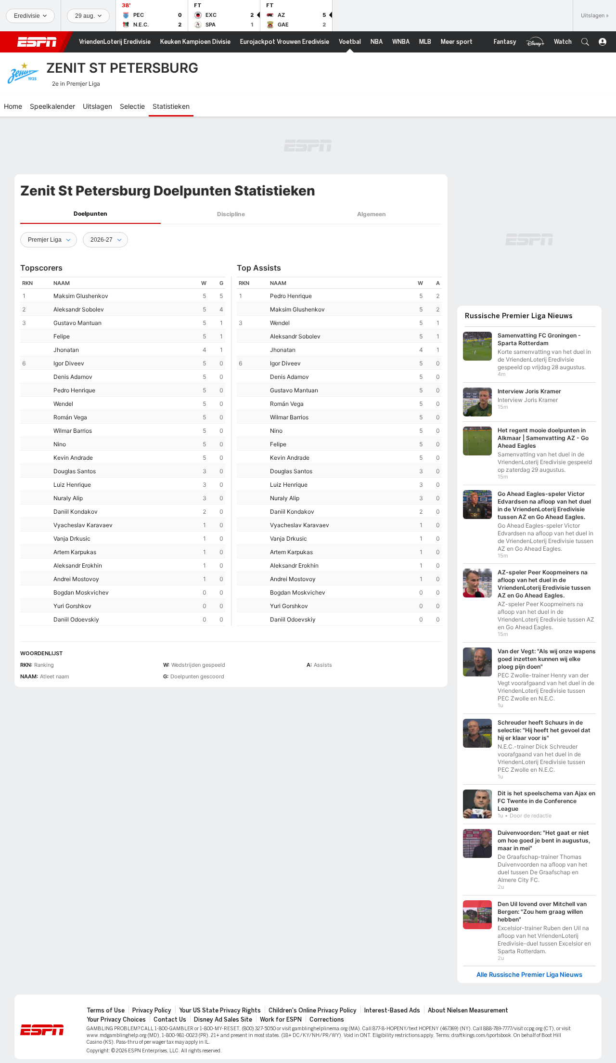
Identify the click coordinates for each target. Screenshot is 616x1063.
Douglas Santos (74, 471)
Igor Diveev (68, 363)
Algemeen (371, 214)
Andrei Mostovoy (76, 579)
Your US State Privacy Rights (220, 1010)
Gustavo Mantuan (77, 322)
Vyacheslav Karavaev (83, 525)
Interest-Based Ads (392, 1010)
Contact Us (170, 1019)
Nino (59, 444)
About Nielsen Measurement (468, 1010)
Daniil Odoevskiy (76, 619)
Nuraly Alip (68, 498)
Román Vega (70, 417)
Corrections (326, 1019)
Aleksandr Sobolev (78, 309)
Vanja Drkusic (71, 538)
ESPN (37, 41)
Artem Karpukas (74, 552)
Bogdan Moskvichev (81, 592)
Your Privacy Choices (116, 1019)
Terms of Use (106, 1010)
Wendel (63, 403)
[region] (122, 451)
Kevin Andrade (73, 457)
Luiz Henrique (72, 484)
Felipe (61, 336)
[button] (585, 42)
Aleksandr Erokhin (77, 565)
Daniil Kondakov (75, 511)
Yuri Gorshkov (72, 605)
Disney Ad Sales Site (223, 1019)
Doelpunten (90, 213)
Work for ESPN (281, 1019)
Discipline (231, 214)
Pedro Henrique (74, 390)
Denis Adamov (72, 376)
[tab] (90, 214)
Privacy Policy (151, 1010)
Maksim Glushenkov (80, 295)
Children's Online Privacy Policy (313, 1010)
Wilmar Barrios (72, 430)
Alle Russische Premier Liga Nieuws (529, 974)
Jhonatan (66, 349)
